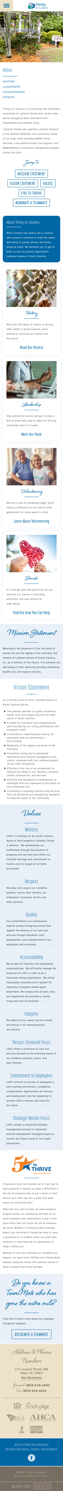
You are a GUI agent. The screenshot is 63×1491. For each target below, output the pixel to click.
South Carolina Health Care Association (15, 1417)
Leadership (12, 87)
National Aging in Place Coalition (36, 1429)
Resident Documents (17, 1449)
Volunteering (14, 92)
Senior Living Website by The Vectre (31, 1476)
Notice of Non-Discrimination (31, 1444)
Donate (9, 97)
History (9, 81)
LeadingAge (37, 1406)
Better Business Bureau (21, 1429)
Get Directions (31, 1378)
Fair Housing (17, 1406)
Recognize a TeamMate (31, 1334)
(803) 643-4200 (20, 1486)
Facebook (31, 1457)
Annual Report (49, 1449)
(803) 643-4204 (35, 1390)
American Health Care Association (43, 1417)
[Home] (38, 5)
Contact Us (42, 1486)
